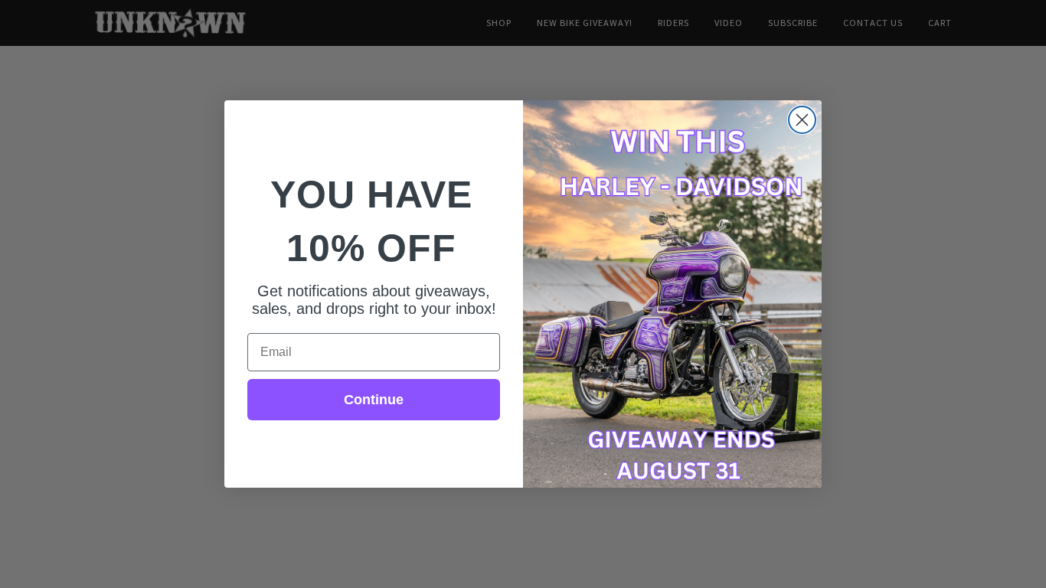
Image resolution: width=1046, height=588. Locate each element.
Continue (374, 399)
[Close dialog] (802, 119)
